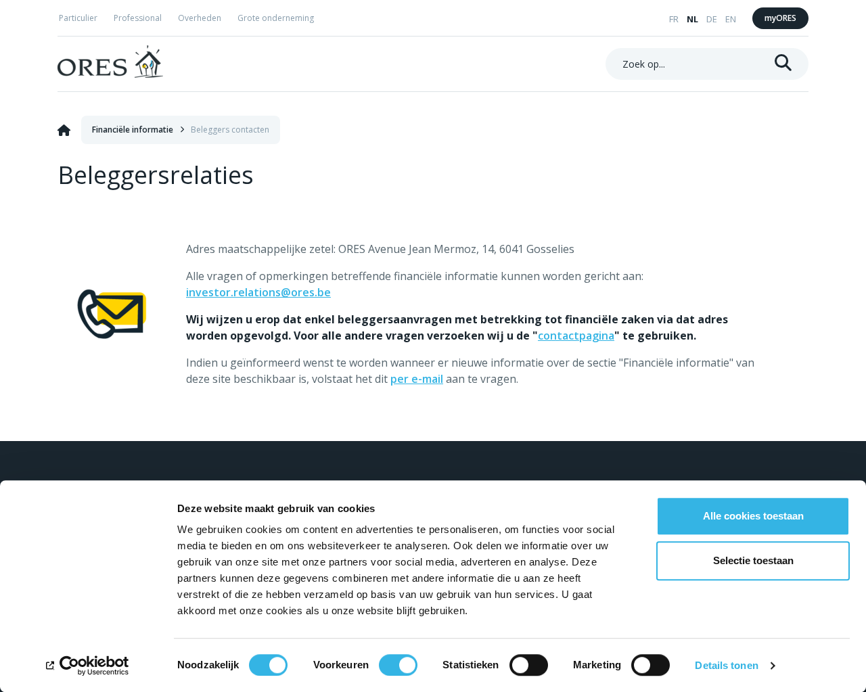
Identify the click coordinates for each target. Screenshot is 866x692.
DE (711, 19)
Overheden (199, 18)
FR (674, 19)
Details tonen (726, 665)
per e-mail (416, 378)
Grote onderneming (275, 18)
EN (730, 19)
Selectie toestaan (753, 560)
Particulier (78, 18)
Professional (138, 18)
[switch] (398, 665)
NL (692, 19)
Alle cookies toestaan (753, 516)
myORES (780, 18)
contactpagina (576, 335)
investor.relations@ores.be (258, 292)
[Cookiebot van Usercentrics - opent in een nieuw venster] (87, 665)
